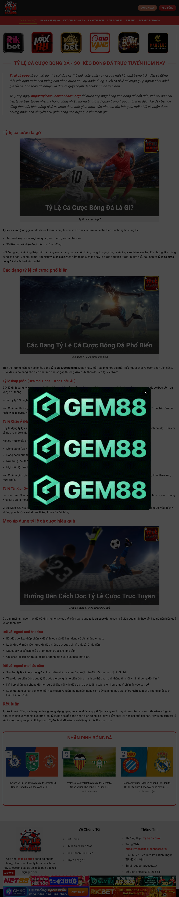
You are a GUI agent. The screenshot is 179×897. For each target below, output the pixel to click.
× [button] (145, 392)
